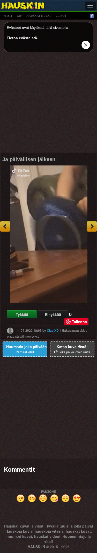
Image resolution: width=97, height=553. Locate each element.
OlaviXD (53, 330)
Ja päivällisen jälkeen (28, 159)
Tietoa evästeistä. (22, 38)
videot (60, 15)
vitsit (7, 15)
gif (19, 15)
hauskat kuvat (38, 15)
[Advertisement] (48, 104)
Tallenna (79, 321)
